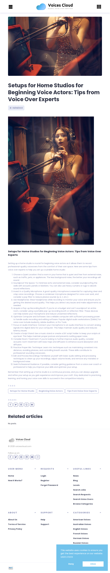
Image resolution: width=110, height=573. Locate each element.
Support (45, 524)
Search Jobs (79, 490)
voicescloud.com (23, 446)
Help (43, 519)
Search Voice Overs (83, 499)
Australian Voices (82, 524)
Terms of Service (17, 524)
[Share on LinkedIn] (21, 405)
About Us (12, 519)
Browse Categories (83, 504)
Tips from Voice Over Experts (82, 391)
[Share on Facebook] (10, 405)
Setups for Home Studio (22, 391)
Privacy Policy (15, 529)
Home (11, 475)
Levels (76, 485)
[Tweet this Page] (16, 405)
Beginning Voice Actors (51, 391)
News (76, 475)
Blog (75, 480)
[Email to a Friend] (32, 405)
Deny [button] (71, 564)
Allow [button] (93, 564)
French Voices (80, 533)
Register (45, 480)
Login (43, 475)
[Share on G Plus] (26, 405)
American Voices (81, 519)
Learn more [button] (67, 556)
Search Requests (82, 494)
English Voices (80, 529)
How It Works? (15, 480)
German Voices (81, 538)
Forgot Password (49, 485)
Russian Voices (80, 543)
